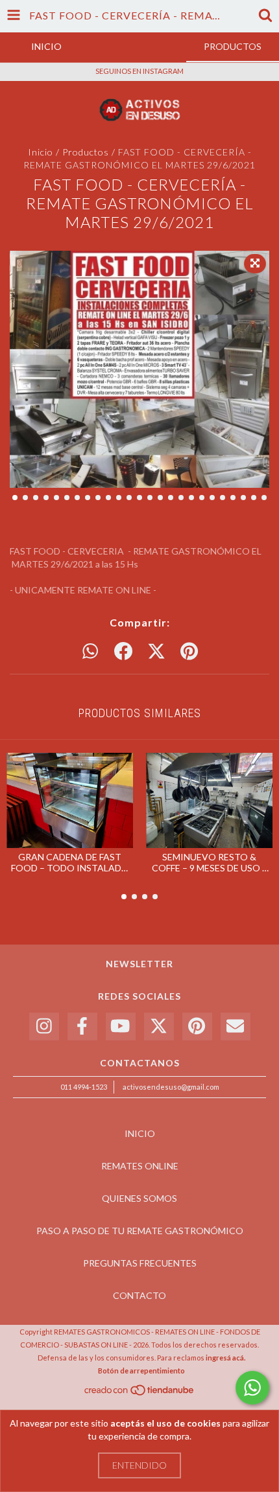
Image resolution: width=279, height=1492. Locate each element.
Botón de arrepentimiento (141, 1370)
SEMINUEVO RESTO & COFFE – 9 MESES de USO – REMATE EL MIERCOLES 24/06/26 (209, 862)
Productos (85, 151)
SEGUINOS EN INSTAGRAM (139, 71)
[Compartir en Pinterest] (189, 651)
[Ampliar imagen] (255, 263)
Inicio (40, 151)
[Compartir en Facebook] (123, 651)
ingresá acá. (225, 1357)
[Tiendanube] (140, 1393)
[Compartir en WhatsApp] (90, 652)
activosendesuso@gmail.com (171, 1087)
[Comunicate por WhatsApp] (252, 1388)
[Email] (235, 1026)
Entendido (139, 1465)
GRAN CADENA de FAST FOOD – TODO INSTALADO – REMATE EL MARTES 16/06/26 (70, 862)
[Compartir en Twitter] (156, 651)
